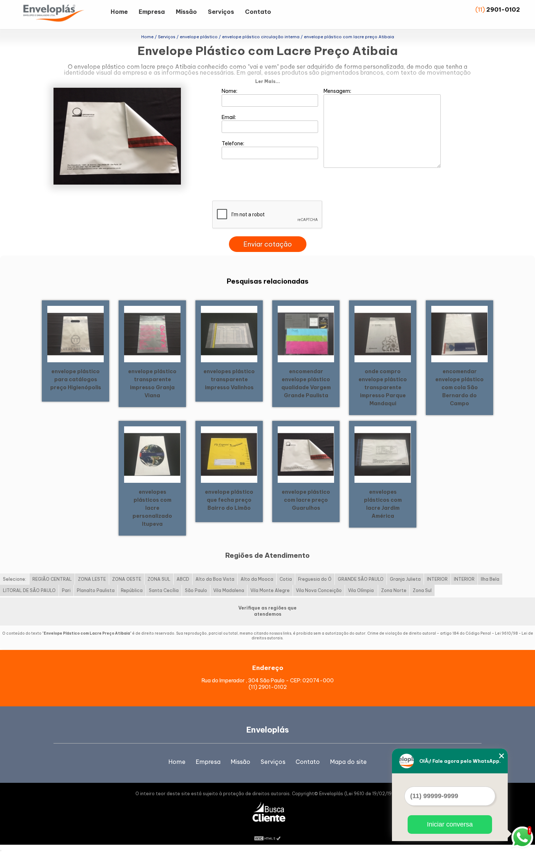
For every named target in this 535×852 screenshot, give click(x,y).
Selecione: (14, 579)
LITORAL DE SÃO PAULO (29, 590)
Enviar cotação (267, 244)
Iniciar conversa (450, 824)
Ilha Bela (490, 579)
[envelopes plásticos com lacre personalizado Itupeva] (152, 454)
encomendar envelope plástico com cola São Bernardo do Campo (459, 387)
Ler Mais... (267, 81)
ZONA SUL (158, 579)
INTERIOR (437, 579)
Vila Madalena (228, 590)
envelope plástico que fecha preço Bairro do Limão (229, 500)
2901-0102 (503, 9)
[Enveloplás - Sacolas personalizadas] (63, 14)
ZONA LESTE (92, 579)
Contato (258, 11)
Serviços (221, 11)
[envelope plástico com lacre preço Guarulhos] (306, 454)
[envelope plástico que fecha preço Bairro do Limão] (229, 454)
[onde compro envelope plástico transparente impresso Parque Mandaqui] (382, 333)
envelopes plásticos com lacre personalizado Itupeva (152, 508)
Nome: (230, 91)
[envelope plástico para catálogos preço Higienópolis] (75, 333)
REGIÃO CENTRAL (52, 579)
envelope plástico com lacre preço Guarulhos (306, 500)
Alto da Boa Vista (214, 579)
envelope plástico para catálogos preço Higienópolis (75, 379)
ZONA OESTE (126, 579)
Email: (229, 117)
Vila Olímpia (361, 590)
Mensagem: (338, 91)
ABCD (183, 579)
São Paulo (196, 590)
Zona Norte (394, 590)
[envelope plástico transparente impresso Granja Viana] (152, 333)
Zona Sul (422, 590)
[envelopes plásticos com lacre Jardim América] (382, 454)
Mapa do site (348, 761)
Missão (186, 11)
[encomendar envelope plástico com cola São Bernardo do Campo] (459, 333)
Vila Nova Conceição (319, 590)
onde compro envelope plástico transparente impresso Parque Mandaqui (382, 387)
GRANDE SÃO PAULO (361, 579)
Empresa (152, 11)
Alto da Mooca (257, 579)
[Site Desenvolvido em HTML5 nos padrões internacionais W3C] (267, 837)
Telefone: (233, 143)
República (132, 590)
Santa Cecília (164, 590)
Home (119, 11)
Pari (66, 590)
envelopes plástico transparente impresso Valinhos (229, 379)
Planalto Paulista (96, 590)
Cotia (286, 579)
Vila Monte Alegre (270, 590)
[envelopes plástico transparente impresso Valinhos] (229, 333)
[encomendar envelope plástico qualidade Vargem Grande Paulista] (306, 333)
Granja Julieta (405, 579)
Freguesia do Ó (315, 579)
